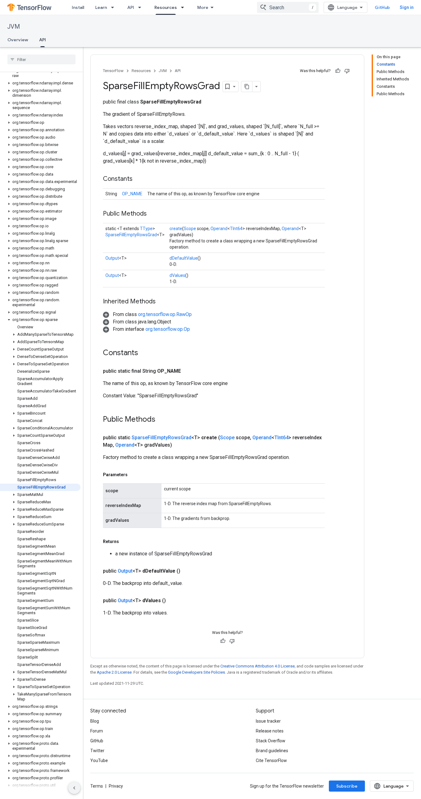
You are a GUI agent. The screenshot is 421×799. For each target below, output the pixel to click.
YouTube (99, 760)
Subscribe (347, 786)
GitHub (382, 7)
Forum (96, 730)
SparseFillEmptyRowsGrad (131, 234)
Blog (94, 721)
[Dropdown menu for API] (141, 7)
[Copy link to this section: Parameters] (134, 474)
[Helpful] (337, 70)
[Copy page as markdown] (246, 86)
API (130, 7)
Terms (96, 786)
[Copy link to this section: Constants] (139, 179)
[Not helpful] (347, 70)
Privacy (116, 786)
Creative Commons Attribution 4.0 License (257, 666)
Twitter (97, 750)
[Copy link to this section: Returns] (125, 541)
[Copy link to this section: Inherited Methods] (162, 302)
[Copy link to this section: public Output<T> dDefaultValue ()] (188, 571)
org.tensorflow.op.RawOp (165, 314)
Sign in (407, 7)
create (176, 228)
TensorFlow (113, 70)
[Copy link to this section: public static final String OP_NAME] (188, 371)
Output (112, 258)
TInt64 (236, 228)
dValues (177, 275)
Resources (165, 7)
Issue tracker (268, 721)
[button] (40, 73)
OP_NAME (132, 193)
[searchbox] (41, 59)
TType (146, 228)
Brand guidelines (272, 750)
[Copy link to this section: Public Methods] (153, 214)
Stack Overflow (270, 740)
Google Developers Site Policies (196, 672)
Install (78, 7)
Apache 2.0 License (114, 672)
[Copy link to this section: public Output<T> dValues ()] (173, 600)
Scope (190, 228)
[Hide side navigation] (74, 788)
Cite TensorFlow (271, 760)
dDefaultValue (184, 258)
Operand (219, 228)
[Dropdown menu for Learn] (114, 7)
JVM (13, 26)
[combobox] (288, 7)
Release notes (270, 730)
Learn (101, 7)
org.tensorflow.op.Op (167, 329)
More (202, 7)
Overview (17, 40)
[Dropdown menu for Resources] (184, 7)
